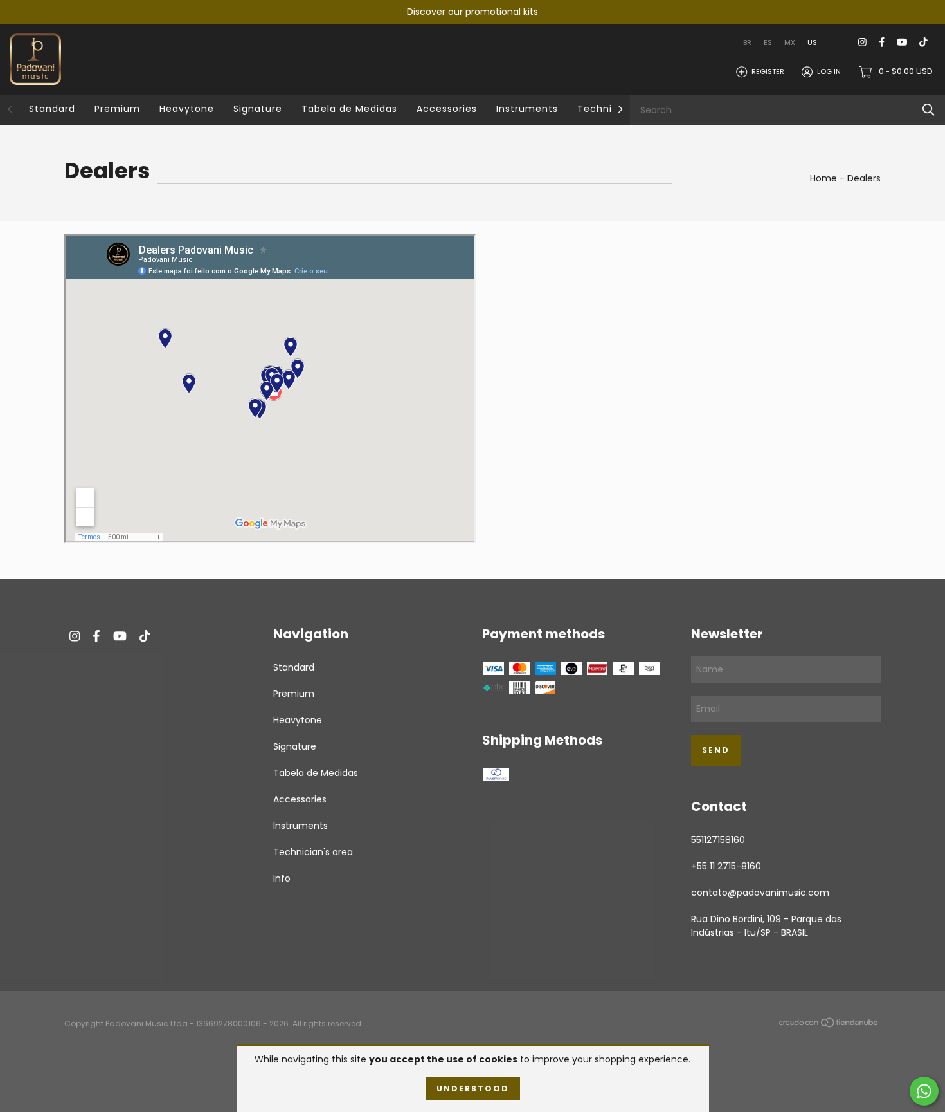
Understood (473, 1088)
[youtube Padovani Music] (902, 42)
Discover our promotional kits (472, 11)
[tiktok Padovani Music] (923, 42)
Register (768, 71)
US (812, 42)
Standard (52, 108)
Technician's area (313, 852)
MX (789, 42)
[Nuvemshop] (829, 1024)
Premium (117, 108)
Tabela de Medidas (349, 108)
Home (823, 178)
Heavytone (186, 108)
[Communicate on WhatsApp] (924, 1091)
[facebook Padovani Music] (882, 42)
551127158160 (718, 839)
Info (282, 878)
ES (768, 42)
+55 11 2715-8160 (726, 866)
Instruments (527, 108)
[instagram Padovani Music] (862, 42)
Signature (257, 108)
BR (747, 42)
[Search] (928, 110)
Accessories (447, 108)
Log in (829, 71)
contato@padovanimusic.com (760, 892)
